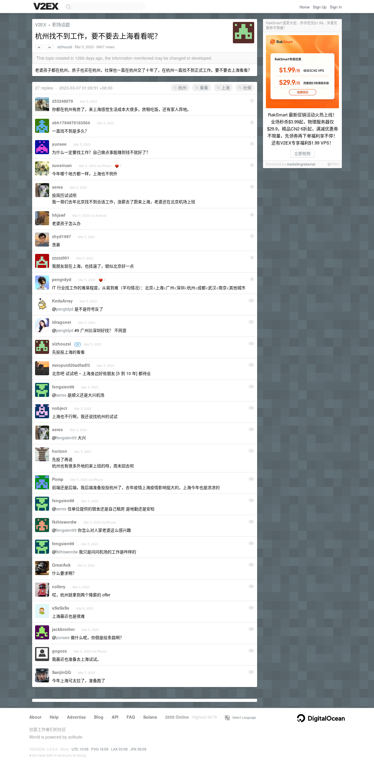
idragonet (61, 322)
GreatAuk (61, 565)
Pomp (57, 479)
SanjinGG (61, 672)
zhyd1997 (61, 236)
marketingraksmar (301, 163)
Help (54, 717)
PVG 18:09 (99, 748)
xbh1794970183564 (71, 122)
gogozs (59, 651)
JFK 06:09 (138, 748)
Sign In (336, 7)
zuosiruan (62, 165)
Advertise (76, 717)
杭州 (181, 87)
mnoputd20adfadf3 (71, 365)
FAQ (131, 717)
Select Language (243, 717)
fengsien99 (63, 387)
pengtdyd (61, 279)
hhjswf (58, 215)
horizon (59, 451)
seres (57, 187)
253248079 (62, 101)
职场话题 (61, 24)
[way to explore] (46, 7)
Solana (150, 717)
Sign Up (319, 7)
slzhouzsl (64, 46)
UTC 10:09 (80, 748)
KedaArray (62, 301)
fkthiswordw (64, 522)
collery (58, 586)
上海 (225, 87)
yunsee (59, 144)
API (115, 717)
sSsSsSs (60, 608)
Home (304, 7)
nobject (59, 408)
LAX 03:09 (119, 748)
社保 (246, 87)
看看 (203, 87)
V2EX (40, 24)
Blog (98, 717)
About (35, 717)
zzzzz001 (60, 258)
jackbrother (63, 629)
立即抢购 (302, 153)
